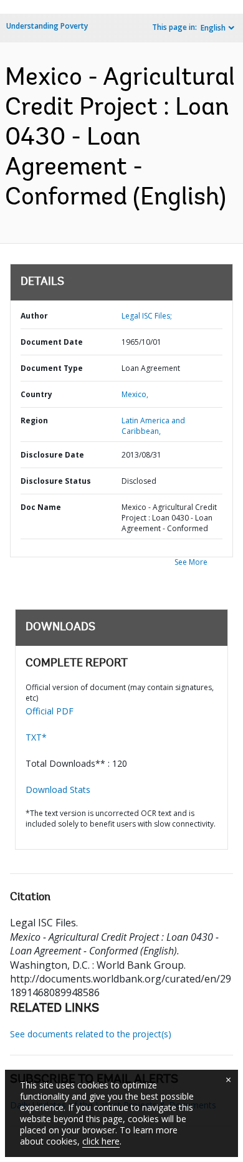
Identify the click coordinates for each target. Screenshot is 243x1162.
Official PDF (50, 711)
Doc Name (41, 507)
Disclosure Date (52, 454)
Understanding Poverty (47, 26)
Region (34, 420)
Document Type (52, 368)
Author (34, 315)
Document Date (52, 342)
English (213, 27)
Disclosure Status (56, 481)
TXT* (36, 737)
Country (36, 394)
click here (101, 1141)
